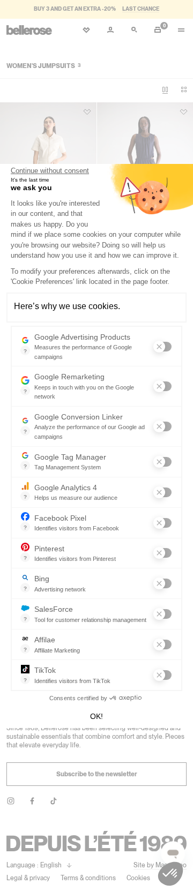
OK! (96, 716)
